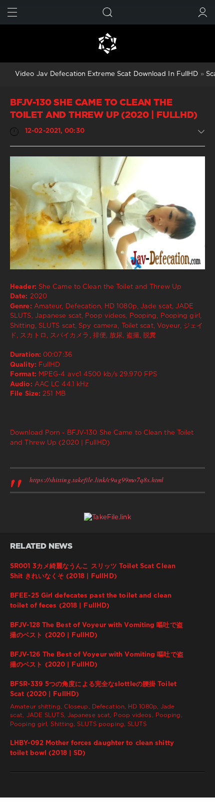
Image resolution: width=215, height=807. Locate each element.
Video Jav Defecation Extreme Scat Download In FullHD (106, 74)
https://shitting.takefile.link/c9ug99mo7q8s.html (97, 479)
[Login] (202, 12)
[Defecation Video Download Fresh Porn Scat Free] (107, 43)
